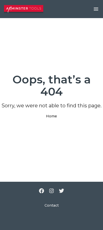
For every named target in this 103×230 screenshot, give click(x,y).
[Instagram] (51, 191)
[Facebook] (41, 191)
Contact (51, 205)
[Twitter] (61, 191)
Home (51, 116)
